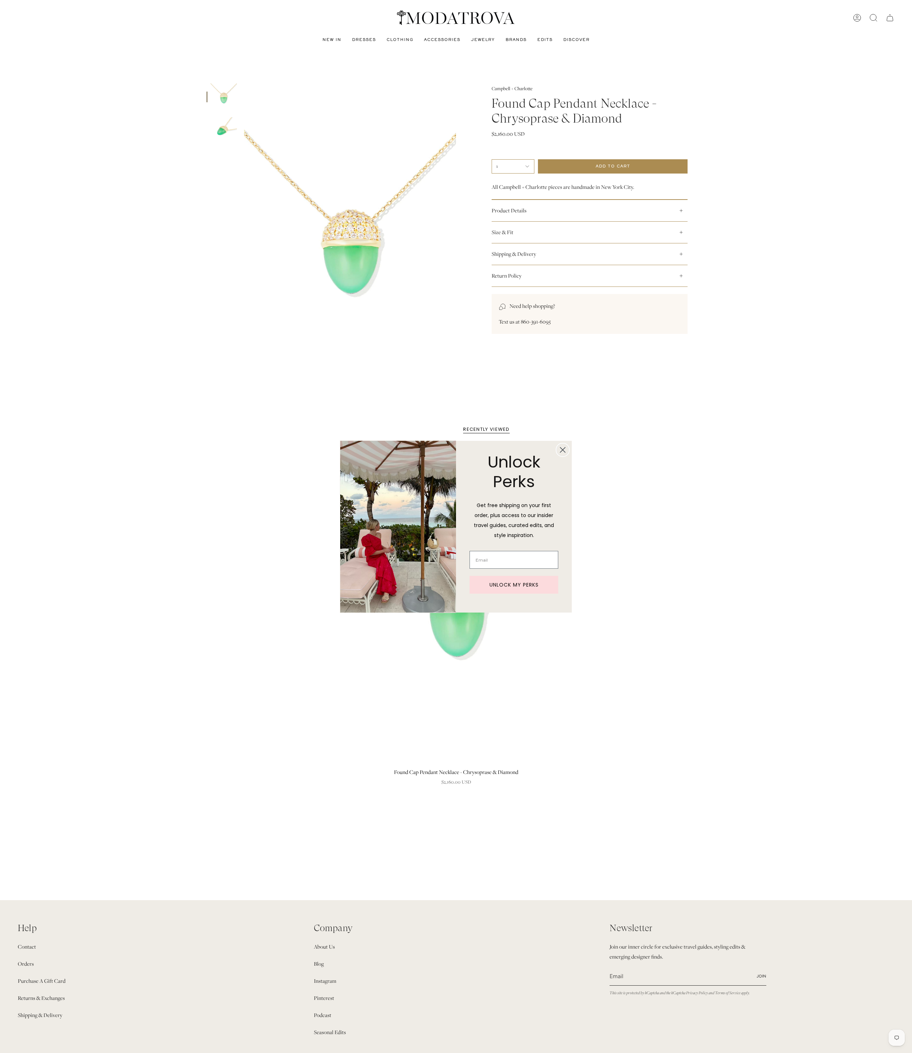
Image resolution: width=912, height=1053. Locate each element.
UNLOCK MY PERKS (514, 584)
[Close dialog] (562, 450)
